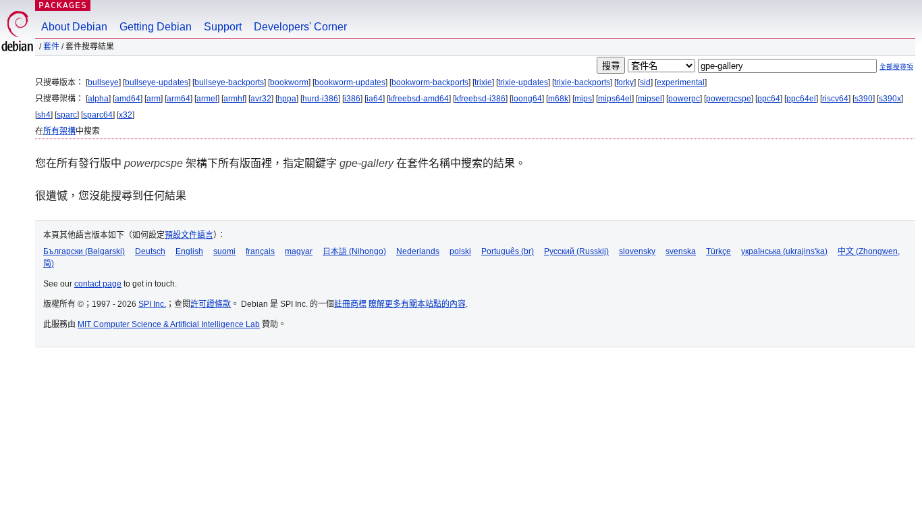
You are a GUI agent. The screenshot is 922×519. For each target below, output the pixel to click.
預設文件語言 (189, 235)
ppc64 (768, 98)
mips (583, 98)
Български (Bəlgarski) (84, 251)
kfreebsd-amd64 (419, 98)
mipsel (650, 98)
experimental (681, 82)
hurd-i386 (320, 98)
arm (153, 98)
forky (625, 82)
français (260, 251)
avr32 (260, 98)
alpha (98, 98)
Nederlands (417, 251)
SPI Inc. (152, 304)
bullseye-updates (156, 82)
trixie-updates (523, 82)
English (189, 251)
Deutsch (150, 251)
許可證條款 (210, 304)
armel (206, 98)
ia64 (375, 98)
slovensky (637, 251)
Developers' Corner (300, 26)
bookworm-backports (429, 82)
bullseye (103, 82)
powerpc (684, 98)
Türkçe (718, 251)
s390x (890, 98)
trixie (483, 82)
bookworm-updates (350, 82)
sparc (67, 115)
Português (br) (507, 251)
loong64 (527, 98)
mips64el (615, 98)
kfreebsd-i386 (480, 98)
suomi (224, 251)
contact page (97, 284)
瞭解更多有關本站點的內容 (417, 304)
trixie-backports (582, 82)
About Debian (74, 26)
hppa (286, 98)
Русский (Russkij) (576, 251)
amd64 (127, 98)
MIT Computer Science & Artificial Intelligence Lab (169, 324)
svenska (681, 251)
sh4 (44, 115)
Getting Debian (155, 26)
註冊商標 (350, 304)
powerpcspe (728, 98)
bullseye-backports (229, 82)
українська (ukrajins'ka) (784, 251)
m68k (558, 98)
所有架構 (59, 131)
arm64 (178, 98)
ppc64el (801, 98)
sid (645, 82)
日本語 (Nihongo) (354, 251)
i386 (352, 98)
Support (223, 26)
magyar (299, 251)
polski (460, 251)
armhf (233, 98)
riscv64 (835, 98)
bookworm (289, 82)
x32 (125, 115)
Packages (62, 5)
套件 (51, 46)
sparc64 (98, 115)
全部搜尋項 (896, 66)
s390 (864, 98)
